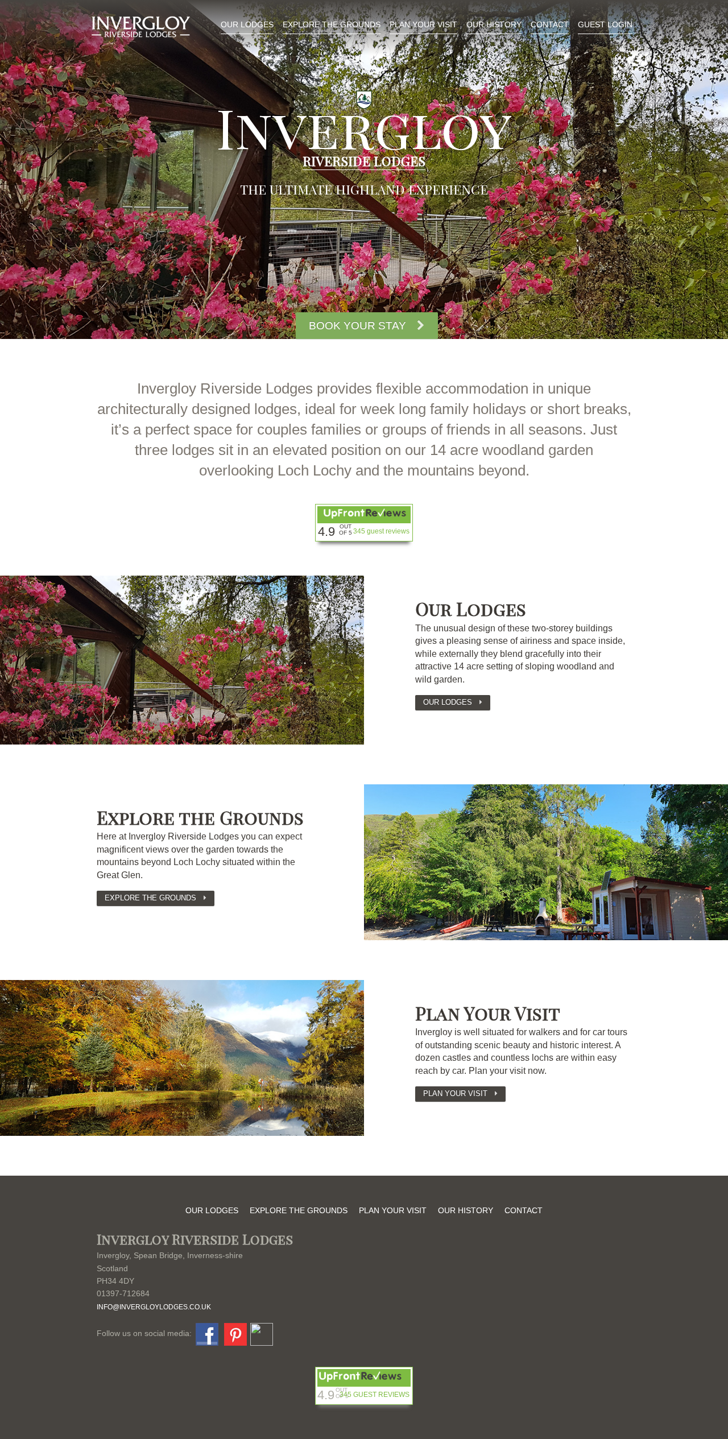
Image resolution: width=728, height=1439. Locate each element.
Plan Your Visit (423, 24)
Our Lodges (247, 24)
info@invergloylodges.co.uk (154, 1307)
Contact (550, 24)
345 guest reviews (381, 531)
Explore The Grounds (150, 898)
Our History (494, 24)
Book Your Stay (357, 326)
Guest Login (605, 24)
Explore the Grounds (331, 24)
